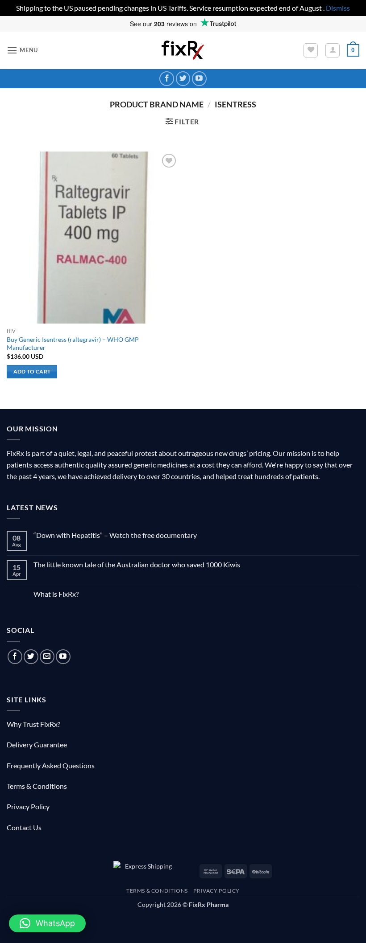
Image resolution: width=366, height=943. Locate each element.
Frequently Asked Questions (51, 765)
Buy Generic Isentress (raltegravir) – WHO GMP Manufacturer (73, 344)
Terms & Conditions (37, 786)
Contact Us (24, 827)
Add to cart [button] (32, 371)
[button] (22, 50)
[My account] (332, 50)
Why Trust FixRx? (33, 724)
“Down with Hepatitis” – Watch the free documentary (115, 535)
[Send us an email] (47, 656)
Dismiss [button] (338, 8)
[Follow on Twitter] (183, 78)
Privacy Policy (28, 806)
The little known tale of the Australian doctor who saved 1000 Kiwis (136, 564)
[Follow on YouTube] (199, 78)
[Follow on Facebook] (166, 78)
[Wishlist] (311, 50)
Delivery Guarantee (37, 744)
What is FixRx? (56, 594)
